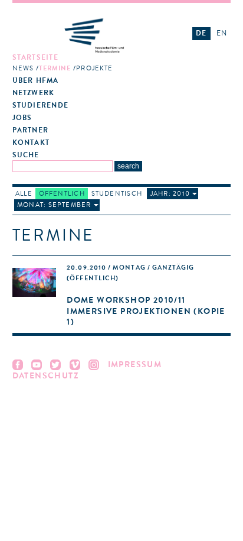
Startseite (35, 57)
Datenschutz (45, 375)
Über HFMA (35, 80)
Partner (30, 130)
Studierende (40, 105)
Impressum (135, 364)
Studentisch (116, 193)
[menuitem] (94, 63)
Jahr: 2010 (170, 193)
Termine (55, 68)
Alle (23, 193)
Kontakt (31, 142)
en (221, 33)
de (201, 33)
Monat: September (54, 205)
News (23, 68)
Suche (26, 155)
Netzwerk (33, 93)
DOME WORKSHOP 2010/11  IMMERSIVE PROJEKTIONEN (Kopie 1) (146, 310)
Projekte (94, 68)
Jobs (22, 118)
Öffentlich (62, 193)
